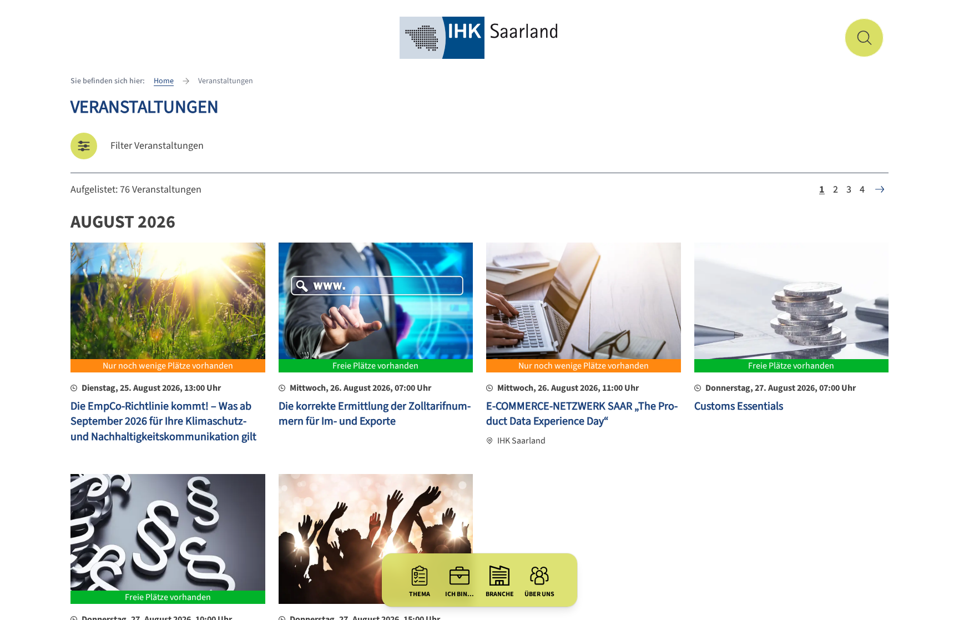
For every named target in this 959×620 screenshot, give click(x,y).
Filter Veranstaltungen (157, 146)
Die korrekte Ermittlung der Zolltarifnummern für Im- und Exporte (375, 414)
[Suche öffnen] (864, 37)
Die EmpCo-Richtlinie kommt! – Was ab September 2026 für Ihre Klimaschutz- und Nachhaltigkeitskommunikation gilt (163, 422)
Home (164, 81)
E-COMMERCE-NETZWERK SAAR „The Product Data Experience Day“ (582, 414)
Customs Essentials (738, 406)
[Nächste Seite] (880, 189)
